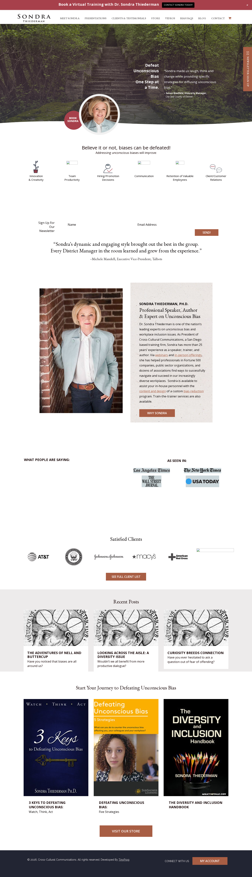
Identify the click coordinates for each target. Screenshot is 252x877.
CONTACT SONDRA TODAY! (178, 4)
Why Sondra (157, 413)
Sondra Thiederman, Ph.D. (34, 18)
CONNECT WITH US (177, 861)
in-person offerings (188, 355)
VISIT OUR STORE (126, 831)
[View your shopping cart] (229, 18)
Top (243, 868)
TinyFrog (124, 859)
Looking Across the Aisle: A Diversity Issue (123, 655)
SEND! (207, 232)
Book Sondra (73, 120)
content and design (152, 391)
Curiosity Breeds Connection (196, 653)
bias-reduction (194, 391)
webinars (161, 355)
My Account (210, 861)
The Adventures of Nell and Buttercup (54, 655)
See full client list (126, 577)
